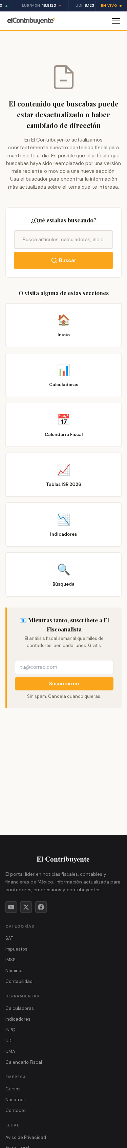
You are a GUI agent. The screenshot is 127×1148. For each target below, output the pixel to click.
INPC (10, 1030)
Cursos (13, 1089)
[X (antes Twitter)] (26, 907)
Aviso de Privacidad (25, 1137)
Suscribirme (64, 683)
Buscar (67, 260)
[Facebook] (41, 907)
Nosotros (15, 1100)
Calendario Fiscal (23, 1062)
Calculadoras (19, 1008)
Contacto (15, 1110)
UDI (9, 1041)
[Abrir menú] (116, 20)
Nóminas (14, 970)
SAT (9, 938)
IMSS (10, 960)
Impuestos (16, 949)
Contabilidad (19, 981)
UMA (10, 1051)
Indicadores (17, 1019)
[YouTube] (11, 907)
